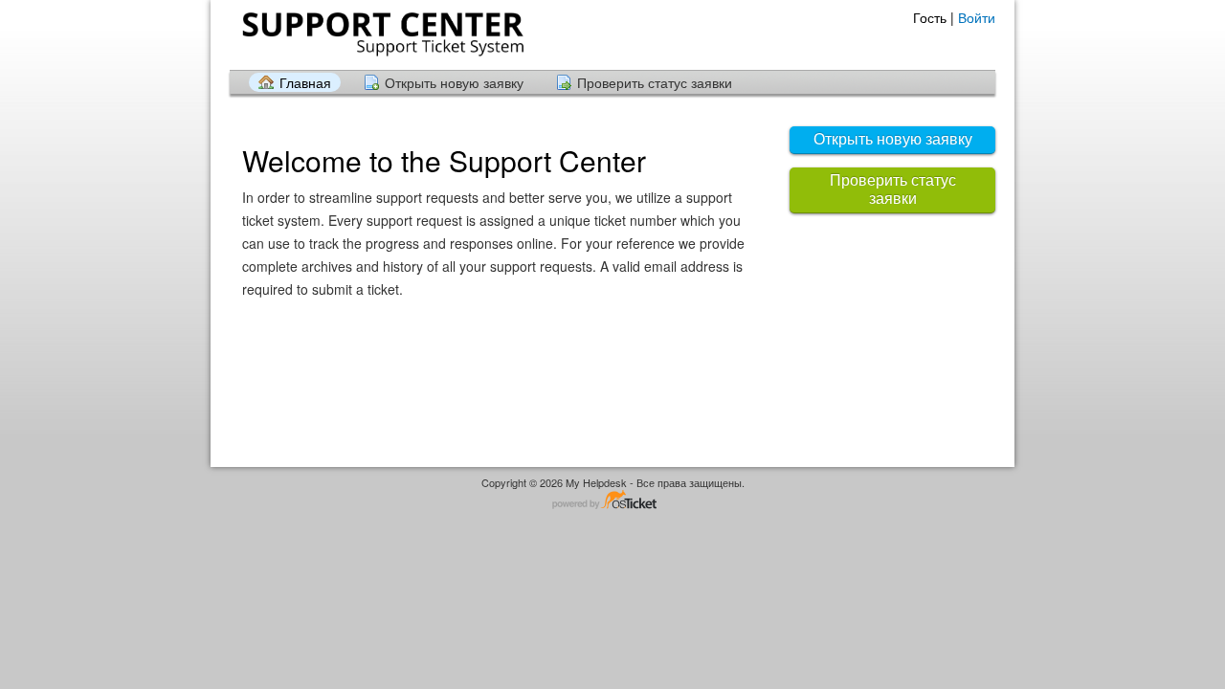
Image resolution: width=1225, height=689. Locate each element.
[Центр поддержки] (381, 34)
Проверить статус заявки (654, 82)
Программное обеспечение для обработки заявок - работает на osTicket (612, 501)
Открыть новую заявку (454, 82)
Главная (305, 82)
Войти (976, 17)
